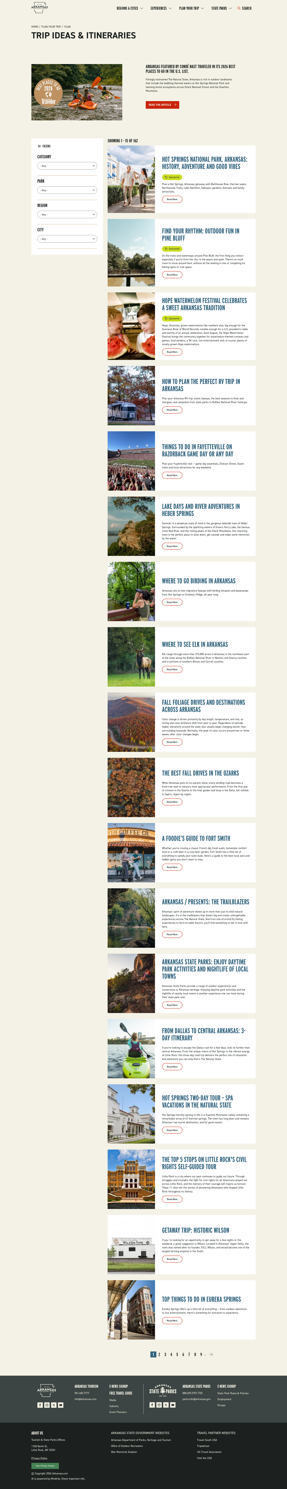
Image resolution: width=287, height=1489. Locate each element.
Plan (67, 26)
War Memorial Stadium (124, 1452)
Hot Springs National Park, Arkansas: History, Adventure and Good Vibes (204, 163)
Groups (221, 1405)
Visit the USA (204, 1458)
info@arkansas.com (85, 1399)
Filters (46, 146)
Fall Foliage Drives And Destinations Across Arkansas (203, 706)
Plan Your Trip (189, 8)
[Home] (39, 8)
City (40, 229)
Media (112, 1400)
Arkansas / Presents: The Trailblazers (205, 901)
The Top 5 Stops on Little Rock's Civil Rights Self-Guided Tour (204, 1163)
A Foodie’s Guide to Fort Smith (196, 838)
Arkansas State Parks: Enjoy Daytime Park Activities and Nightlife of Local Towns (205, 969)
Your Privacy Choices (45, 1465)
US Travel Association (209, 1452)
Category (44, 156)
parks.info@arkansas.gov (197, 1399)
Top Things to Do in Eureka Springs (201, 1299)
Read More (174, 200)
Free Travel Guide (120, 1393)
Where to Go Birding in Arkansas (199, 580)
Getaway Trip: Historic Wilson (195, 1230)
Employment (224, 1399)
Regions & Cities (127, 8)
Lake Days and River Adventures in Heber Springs (201, 510)
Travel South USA (207, 1440)
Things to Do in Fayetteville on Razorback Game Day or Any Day (197, 450)
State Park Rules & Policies (233, 1393)
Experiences (159, 8)
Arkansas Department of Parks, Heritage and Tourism (141, 1440)
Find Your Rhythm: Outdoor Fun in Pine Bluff (200, 234)
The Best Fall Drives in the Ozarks (200, 773)
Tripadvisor (203, 1446)
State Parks (219, 8)
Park (40, 181)
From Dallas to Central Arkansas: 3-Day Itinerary (204, 1034)
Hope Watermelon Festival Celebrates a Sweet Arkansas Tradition (204, 304)
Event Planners (118, 1412)
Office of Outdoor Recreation (127, 1446)
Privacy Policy (39, 1458)
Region (42, 205)
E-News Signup (118, 1386)
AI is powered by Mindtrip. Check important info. (58, 1478)
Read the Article (160, 105)
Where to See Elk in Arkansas (195, 644)
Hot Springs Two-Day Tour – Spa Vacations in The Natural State (197, 1101)
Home (34, 26)
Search (246, 8)
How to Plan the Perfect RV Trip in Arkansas (201, 385)
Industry (114, 1406)
